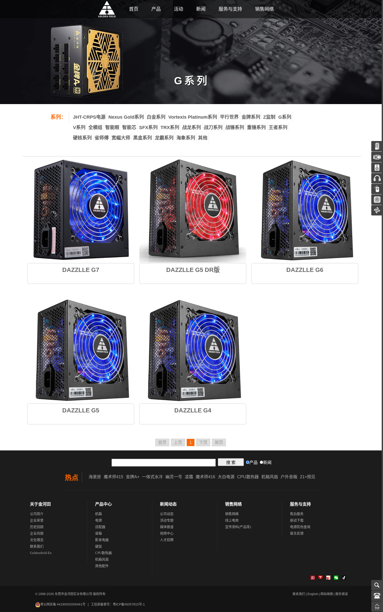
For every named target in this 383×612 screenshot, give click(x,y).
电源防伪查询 (300, 527)
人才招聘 (167, 540)
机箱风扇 (269, 477)
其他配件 (102, 566)
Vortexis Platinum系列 (192, 117)
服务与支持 (230, 9)
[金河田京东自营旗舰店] (313, 579)
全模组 (95, 127)
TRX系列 (169, 127)
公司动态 (167, 514)
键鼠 (98, 546)
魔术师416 (205, 477)
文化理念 (37, 540)
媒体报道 (167, 527)
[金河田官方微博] (328, 579)
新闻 (201, 9)
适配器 (100, 527)
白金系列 (156, 117)
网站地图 (326, 594)
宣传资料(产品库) (238, 527)
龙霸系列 (164, 138)
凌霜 (189, 477)
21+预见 (307, 477)
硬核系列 (82, 138)
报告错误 (341, 594)
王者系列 (278, 127)
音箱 (98, 533)
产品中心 (103, 504)
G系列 (284, 117)
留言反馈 (297, 533)
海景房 (95, 477)
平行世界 (229, 117)
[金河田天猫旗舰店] (320, 579)
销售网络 (264, 9)
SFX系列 (148, 127)
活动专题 (167, 520)
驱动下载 (297, 520)
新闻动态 (168, 504)
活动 (178, 9)
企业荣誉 (37, 520)
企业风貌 (37, 533)
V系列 (79, 127)
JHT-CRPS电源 (89, 117)
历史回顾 (37, 527)
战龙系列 (191, 127)
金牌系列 (251, 117)
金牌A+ (132, 477)
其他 (202, 138)
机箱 (98, 514)
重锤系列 (256, 127)
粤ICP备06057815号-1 (129, 604)
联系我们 (37, 546)
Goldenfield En (41, 553)
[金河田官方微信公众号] (336, 579)
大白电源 (226, 477)
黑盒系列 (142, 138)
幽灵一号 (173, 477)
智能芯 (129, 127)
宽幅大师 (121, 138)
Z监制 (269, 117)
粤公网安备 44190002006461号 (62, 604)
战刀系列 (213, 127)
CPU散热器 (248, 477)
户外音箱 (289, 477)
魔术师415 (113, 477)
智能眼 (112, 127)
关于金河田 (40, 504)
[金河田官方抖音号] (344, 579)
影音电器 (102, 540)
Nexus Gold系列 (126, 117)
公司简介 (37, 514)
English (312, 594)
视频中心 (167, 533)
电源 (98, 520)
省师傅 (102, 138)
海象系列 (185, 138)
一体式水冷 (152, 477)
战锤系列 (234, 127)
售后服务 (297, 514)
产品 (156, 9)
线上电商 (232, 520)
